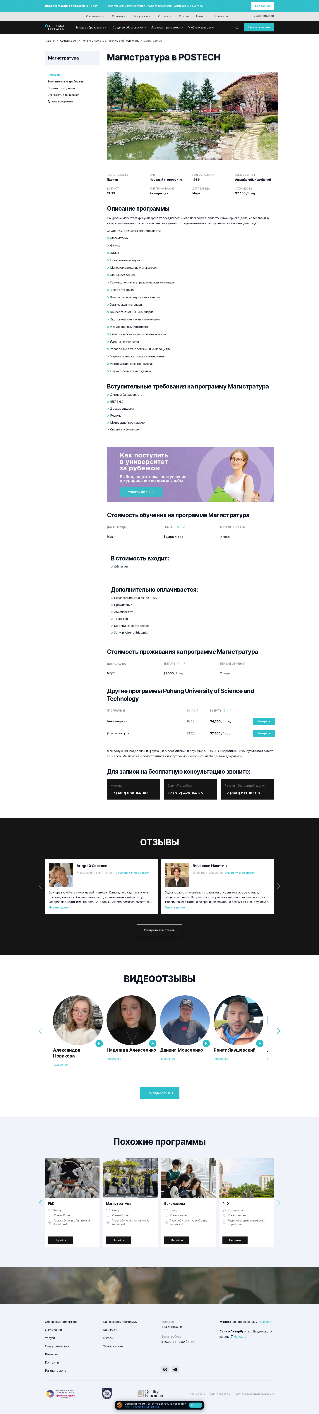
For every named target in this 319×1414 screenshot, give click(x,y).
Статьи (184, 16)
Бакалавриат (175, 1203)
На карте (264, 1322)
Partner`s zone (55, 1370)
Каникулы (110, 1330)
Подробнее (262, 6)
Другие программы (60, 101)
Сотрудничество (57, 1346)
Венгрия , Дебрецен (209, 872)
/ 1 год (220, 721)
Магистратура (118, 1203)
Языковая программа (165, 27)
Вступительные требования (66, 81)
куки (127, 1406)
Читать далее (59, 907)
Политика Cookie (219, 1393)
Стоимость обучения (62, 88)
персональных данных (146, 1406)
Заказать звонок (259, 27)
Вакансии (52, 1354)
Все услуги (140, 16)
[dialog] (159, 1405)
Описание (54, 74)
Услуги (50, 1338)
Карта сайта (197, 1393)
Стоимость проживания (63, 94)
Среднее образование (128, 27)
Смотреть (263, 721)
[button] (278, 886)
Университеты (113, 1346)
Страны (163, 16)
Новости (201, 16)
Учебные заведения (201, 27)
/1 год (173, 537)
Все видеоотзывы (159, 1093)
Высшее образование (90, 27)
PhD (51, 1203)
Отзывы (117, 16)
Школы (108, 1338)
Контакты (221, 16)
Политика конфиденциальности (254, 1393)
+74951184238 (263, 16)
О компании (94, 16)
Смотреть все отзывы (159, 930)
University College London (132, 872)
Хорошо (195, 1405)
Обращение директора (61, 1322)
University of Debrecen (239, 872)
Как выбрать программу (120, 1322)
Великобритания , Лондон (96, 872)
